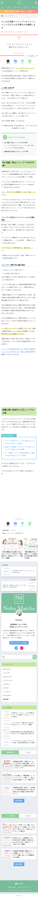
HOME (20, 884)
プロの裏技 (28, 752)
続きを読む (19, 800)
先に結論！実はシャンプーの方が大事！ (16, 142)
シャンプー (6, 673)
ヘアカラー (26, 7)
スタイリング (17, 7)
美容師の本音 (10, 752)
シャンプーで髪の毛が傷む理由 (15, 148)
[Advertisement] (19, 380)
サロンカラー (7, 669)
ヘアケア (8, 7)
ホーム (3, 7)
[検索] (35, 657)
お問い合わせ (12, 887)
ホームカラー (7, 695)
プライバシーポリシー (24, 887)
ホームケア (11, 533)
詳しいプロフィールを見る (19, 642)
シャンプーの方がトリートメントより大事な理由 (19, 145)
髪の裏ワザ (20, 533)
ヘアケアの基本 (10, 816)
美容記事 (6, 699)
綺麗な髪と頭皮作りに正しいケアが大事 (16, 151)
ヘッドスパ (6, 691)
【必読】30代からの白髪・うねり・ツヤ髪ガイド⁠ (19, 11)
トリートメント (8, 680)
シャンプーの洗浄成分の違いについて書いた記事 (17, 349)
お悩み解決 (28, 816)
